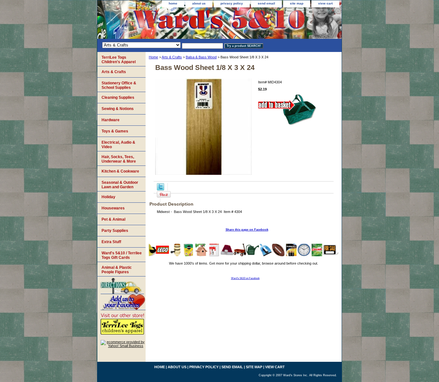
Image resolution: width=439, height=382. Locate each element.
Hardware (111, 120)
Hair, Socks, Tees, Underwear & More (119, 159)
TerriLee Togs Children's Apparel (119, 59)
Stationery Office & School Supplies (119, 85)
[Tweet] (160, 189)
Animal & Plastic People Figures (117, 269)
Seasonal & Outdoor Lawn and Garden (120, 184)
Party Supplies (115, 230)
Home (153, 57)
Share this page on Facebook (247, 229)
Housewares (113, 208)
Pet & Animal (113, 219)
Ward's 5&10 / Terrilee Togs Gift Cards (122, 255)
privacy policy (231, 3)
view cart (325, 3)
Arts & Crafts (172, 57)
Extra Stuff (111, 242)
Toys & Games (115, 131)
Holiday (108, 197)
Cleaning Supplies (118, 97)
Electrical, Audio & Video (118, 144)
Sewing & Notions (118, 108)
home (173, 3)
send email (266, 3)
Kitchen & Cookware (120, 171)
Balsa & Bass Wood (201, 57)
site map (296, 3)
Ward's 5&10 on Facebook (245, 278)
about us (199, 3)
